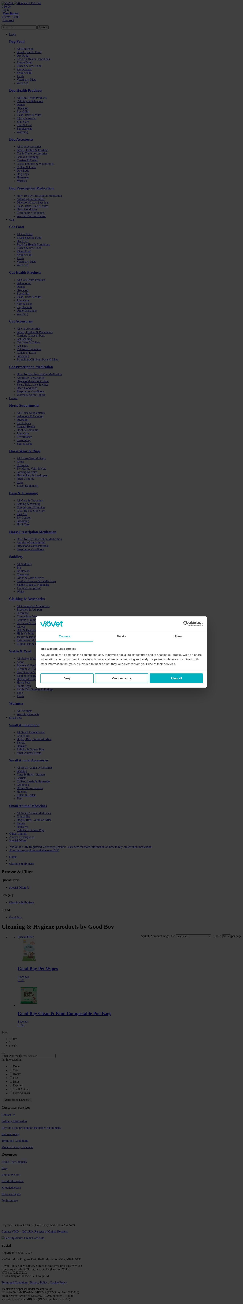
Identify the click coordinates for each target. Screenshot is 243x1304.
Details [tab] (121, 636)
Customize (119, 678)
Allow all (176, 678)
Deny (67, 678)
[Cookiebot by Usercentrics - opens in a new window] (186, 624)
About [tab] (178, 636)
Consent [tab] (64, 636)
